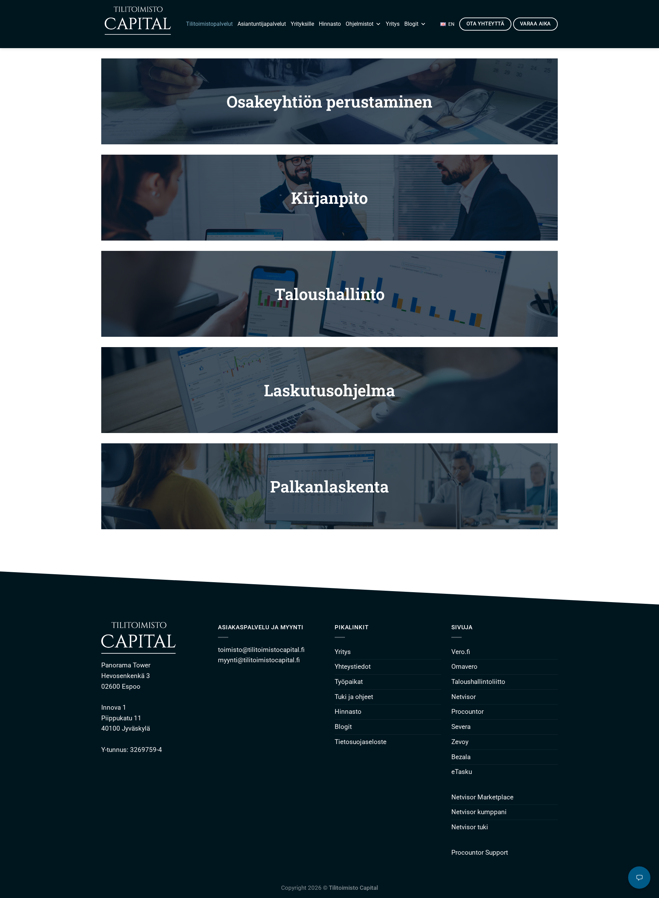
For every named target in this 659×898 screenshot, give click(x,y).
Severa (461, 727)
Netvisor (463, 697)
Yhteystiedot (353, 666)
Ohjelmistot (359, 24)
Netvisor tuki (469, 827)
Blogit (411, 24)
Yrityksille (302, 24)
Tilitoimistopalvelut (209, 24)
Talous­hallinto (330, 293)
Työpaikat (349, 682)
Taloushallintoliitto (478, 682)
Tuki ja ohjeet (354, 697)
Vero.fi (460, 652)
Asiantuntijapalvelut (262, 24)
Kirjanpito (329, 197)
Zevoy (460, 742)
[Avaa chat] (639, 877)
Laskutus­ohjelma (329, 390)
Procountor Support (479, 852)
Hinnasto (330, 24)
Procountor (467, 712)
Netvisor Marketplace (482, 797)
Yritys (393, 24)
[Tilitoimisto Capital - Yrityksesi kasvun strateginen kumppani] (136, 24)
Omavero (464, 666)
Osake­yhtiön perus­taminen (329, 101)
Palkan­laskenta (329, 486)
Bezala (461, 757)
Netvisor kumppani (479, 812)
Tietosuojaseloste (360, 742)
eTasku (461, 772)
